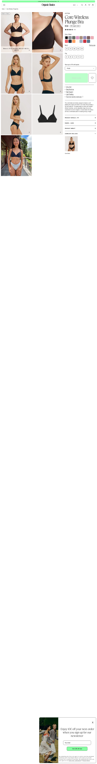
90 (82, 49)
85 (78, 49)
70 (66, 49)
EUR (74, 5)
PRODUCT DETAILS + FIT (72, 117)
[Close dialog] (94, 719)
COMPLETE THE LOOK (71, 133)
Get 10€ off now (77, 749)
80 (74, 49)
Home (3, 9)
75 (70, 49)
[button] (4, 5)
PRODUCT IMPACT (70, 128)
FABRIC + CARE (69, 123)
